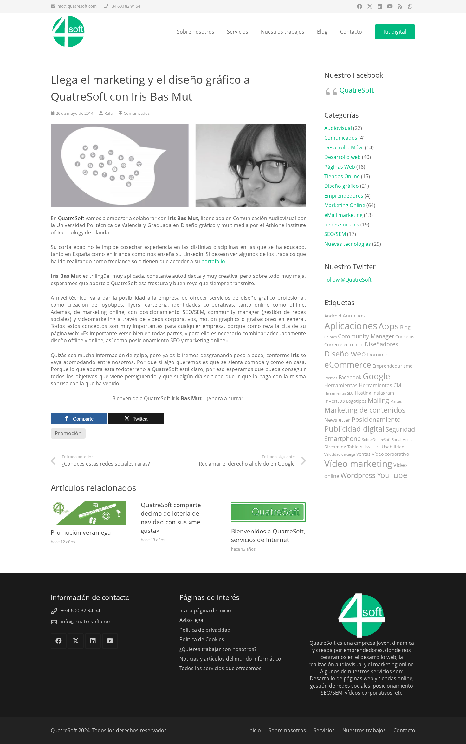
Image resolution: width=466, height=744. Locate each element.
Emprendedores (343, 195)
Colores (330, 337)
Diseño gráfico (341, 185)
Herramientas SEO (339, 393)
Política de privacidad (204, 629)
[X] (370, 6)
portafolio (213, 261)
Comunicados (137, 113)
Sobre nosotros (287, 730)
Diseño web (345, 354)
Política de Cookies (201, 639)
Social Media (402, 439)
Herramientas (341, 385)
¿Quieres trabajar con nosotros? (217, 649)
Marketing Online (344, 205)
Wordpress (358, 475)
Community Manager (366, 336)
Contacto (404, 730)
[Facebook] (359, 6)
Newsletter (337, 419)
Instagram (383, 393)
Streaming (335, 447)
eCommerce (347, 364)
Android (332, 316)
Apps (389, 326)
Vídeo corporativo (390, 454)
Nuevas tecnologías (347, 243)
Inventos (334, 400)
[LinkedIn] (380, 6)
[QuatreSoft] (68, 31)
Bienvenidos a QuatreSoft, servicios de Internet (268, 535)
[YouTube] (390, 6)
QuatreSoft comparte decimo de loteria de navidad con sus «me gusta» (171, 517)
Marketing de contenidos (364, 410)
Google (376, 376)
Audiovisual (338, 128)
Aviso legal (191, 620)
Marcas (396, 401)
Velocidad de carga (339, 454)
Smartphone (342, 438)
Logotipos (356, 401)
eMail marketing (343, 215)
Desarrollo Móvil (344, 147)
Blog (405, 327)
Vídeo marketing (358, 463)
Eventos (330, 378)
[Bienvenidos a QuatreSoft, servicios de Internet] (268, 504)
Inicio (254, 730)
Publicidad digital (354, 429)
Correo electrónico (343, 345)
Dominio (377, 354)
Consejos (404, 337)
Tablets (354, 447)
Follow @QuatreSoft (348, 279)
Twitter (372, 446)
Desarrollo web (342, 156)
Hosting (363, 393)
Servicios (324, 730)
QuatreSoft (357, 90)
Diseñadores (381, 344)
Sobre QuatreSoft (376, 439)
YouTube (392, 475)
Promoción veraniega (81, 532)
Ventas (363, 454)
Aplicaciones (350, 325)
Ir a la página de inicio (205, 610)
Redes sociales (341, 224)
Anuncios (354, 315)
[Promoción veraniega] (88, 504)
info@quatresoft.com (86, 621)
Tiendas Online (342, 176)
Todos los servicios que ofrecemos (220, 668)
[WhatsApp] (410, 6)
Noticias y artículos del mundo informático (230, 658)
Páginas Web (339, 166)
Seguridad (400, 429)
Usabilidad (393, 447)
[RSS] (400, 6)
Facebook (350, 377)
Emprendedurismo (392, 366)
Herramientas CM (380, 385)
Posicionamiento (376, 419)
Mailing (378, 400)
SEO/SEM (335, 234)
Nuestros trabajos (364, 730)
